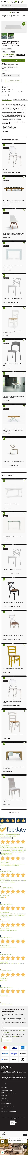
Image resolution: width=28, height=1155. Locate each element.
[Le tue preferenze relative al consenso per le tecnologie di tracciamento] (2, 1152)
